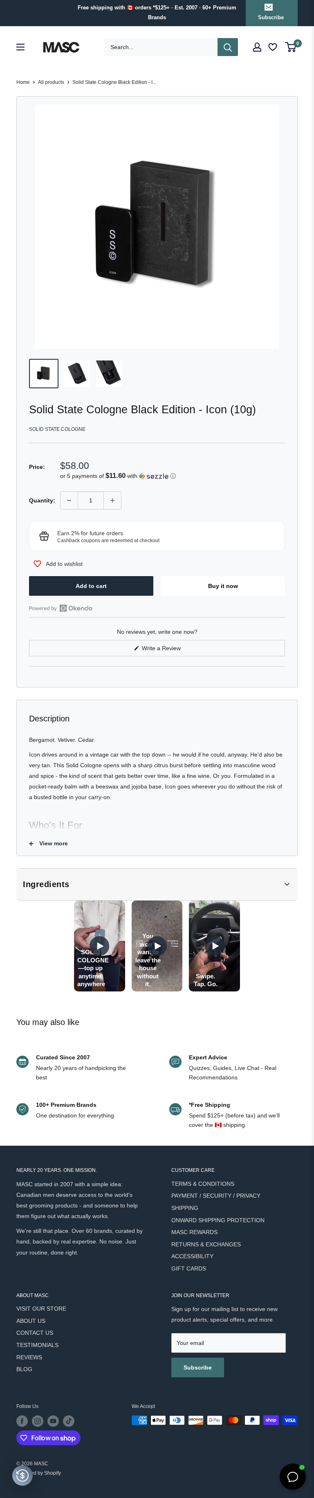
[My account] (257, 47)
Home (23, 82)
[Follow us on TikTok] (68, 1421)
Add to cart (91, 586)
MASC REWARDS (194, 1232)
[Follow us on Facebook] (22, 1421)
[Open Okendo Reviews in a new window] (60, 608)
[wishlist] (273, 47)
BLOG (24, 1369)
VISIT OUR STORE (41, 1308)
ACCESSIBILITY (192, 1256)
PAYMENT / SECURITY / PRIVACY (215, 1195)
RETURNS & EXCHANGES (206, 1244)
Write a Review (171, 650)
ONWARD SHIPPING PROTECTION (218, 1220)
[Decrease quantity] (69, 500)
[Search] (228, 47)
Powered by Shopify (38, 1473)
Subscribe (271, 17)
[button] (172, 476)
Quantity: (42, 500)
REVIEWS (29, 1357)
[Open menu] (20, 47)
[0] (291, 47)
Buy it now (223, 586)
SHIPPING (184, 1208)
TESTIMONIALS (37, 1345)
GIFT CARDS (188, 1268)
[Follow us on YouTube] (53, 1421)
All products (51, 82)
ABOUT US (30, 1321)
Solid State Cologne (57, 429)
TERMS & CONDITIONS (202, 1183)
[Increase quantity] (112, 500)
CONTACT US (34, 1332)
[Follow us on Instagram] (37, 1421)
